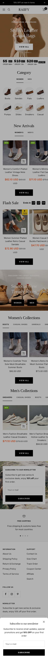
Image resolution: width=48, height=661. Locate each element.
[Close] (44, 622)
